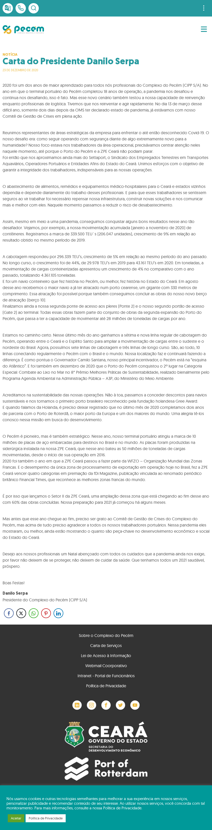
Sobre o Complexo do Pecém (106, 635)
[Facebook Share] (9, 613)
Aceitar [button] (16, 818)
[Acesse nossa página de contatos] (21, 8)
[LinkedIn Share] (58, 613)
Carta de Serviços (106, 645)
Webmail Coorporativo (106, 665)
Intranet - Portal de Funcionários (106, 675)
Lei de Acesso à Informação (106, 655)
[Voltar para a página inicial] (23, 29)
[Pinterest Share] (46, 613)
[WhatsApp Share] (34, 613)
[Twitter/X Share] (21, 613)
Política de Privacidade (106, 685)
